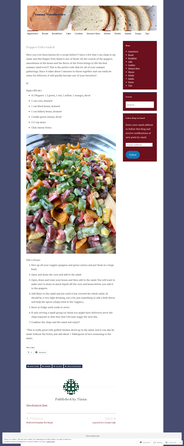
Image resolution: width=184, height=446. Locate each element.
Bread (45, 33)
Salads (128, 33)
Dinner (107, 33)
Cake (68, 33)
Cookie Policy (50, 441)
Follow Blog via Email (135, 118)
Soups (138, 33)
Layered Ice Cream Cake (104, 420)
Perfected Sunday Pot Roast (39, 420)
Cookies (79, 33)
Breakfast (57, 33)
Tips (147, 33)
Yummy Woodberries (49, 14)
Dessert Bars (93, 33)
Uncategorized (74, 366)
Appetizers (32, 33)
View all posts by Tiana (36, 405)
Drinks (117, 33)
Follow (132, 154)
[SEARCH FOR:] (140, 104)
